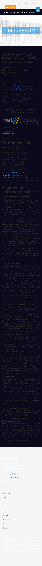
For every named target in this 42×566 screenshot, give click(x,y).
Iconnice (13, 175)
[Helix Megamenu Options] (38, 9)
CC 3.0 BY (25, 177)
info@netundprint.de (8, 134)
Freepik (18, 175)
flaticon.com (9, 177)
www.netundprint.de (8, 131)
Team (5, 502)
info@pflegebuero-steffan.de (22, 87)
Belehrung (27, 415)
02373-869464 (10, 7)
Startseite (16, 12)
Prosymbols (15, 173)
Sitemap (6, 528)
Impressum (6, 519)
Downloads (6, 493)
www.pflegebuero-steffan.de (21, 89)
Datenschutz (7, 524)
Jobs (4, 497)
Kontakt (23, 12)
